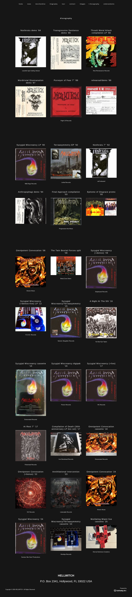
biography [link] (54, 4)
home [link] (21, 4)
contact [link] (72, 4)
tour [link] (63, 4)
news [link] (29, 4)
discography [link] (94, 4)
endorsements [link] (109, 4)
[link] (120, 590)
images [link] (82, 4)
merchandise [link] (40, 4)
